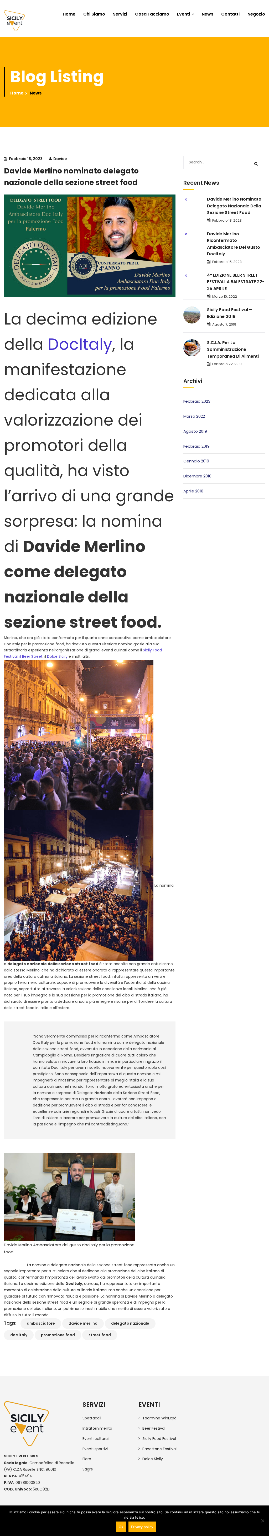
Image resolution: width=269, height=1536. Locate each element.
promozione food (58, 1335)
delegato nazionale (130, 1323)
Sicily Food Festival (159, 1438)
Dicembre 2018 (197, 476)
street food (100, 1335)
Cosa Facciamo (152, 14)
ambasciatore (41, 1323)
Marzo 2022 (194, 416)
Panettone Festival (159, 1449)
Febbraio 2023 (196, 401)
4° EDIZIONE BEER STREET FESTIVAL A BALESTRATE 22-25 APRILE (236, 282)
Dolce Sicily (57, 656)
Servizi (120, 14)
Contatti (230, 14)
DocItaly (80, 344)
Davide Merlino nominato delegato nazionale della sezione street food (234, 206)
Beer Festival (153, 1428)
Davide (60, 158)
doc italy (18, 1335)
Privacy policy (142, 1527)
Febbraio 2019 (196, 446)
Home (69, 14)
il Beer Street (31, 656)
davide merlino (83, 1323)
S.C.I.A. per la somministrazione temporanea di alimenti (233, 349)
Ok (121, 1527)
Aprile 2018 (193, 491)
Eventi (183, 14)
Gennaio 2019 (196, 461)
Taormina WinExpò (159, 1418)
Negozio (256, 14)
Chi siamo (94, 14)
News (207, 14)
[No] (262, 1520)
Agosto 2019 (195, 431)
